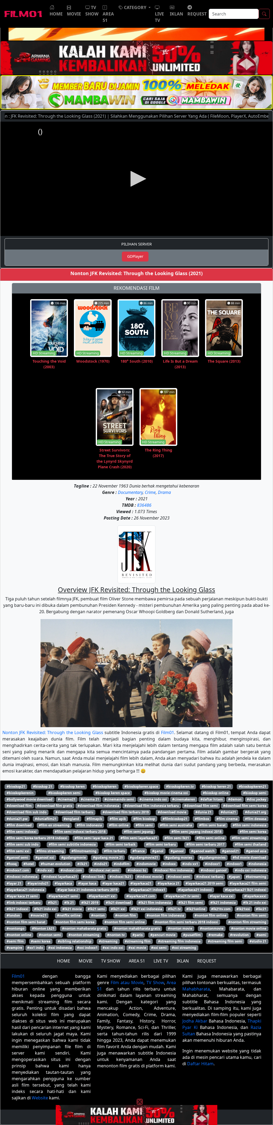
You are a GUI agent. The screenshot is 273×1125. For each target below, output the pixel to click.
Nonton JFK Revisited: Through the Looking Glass (52, 732)
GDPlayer (135, 256)
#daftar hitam (211, 799)
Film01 (167, 732)
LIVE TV (161, 961)
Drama (164, 492)
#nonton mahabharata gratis (137, 928)
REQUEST (206, 961)
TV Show (155, 982)
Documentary (130, 492)
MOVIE (86, 961)
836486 (144, 505)
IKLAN (183, 961)
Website (40, 1098)
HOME (63, 961)
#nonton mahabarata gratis (84, 928)
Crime (150, 492)
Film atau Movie (127, 982)
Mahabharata (196, 989)
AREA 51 (137, 961)
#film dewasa (255, 819)
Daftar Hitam (200, 1064)
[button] (135, 7)
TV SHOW (110, 961)
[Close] (139, 43)
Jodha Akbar (194, 1021)
